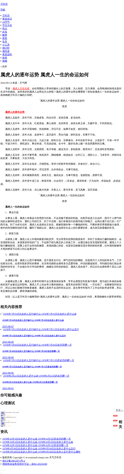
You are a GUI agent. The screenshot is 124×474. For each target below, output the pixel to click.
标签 (4, 57)
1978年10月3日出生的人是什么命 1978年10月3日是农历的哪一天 (36, 438)
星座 (4, 38)
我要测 (115, 415)
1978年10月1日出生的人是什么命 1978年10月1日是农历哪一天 (35, 445)
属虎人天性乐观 (20, 88)
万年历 (6, 15)
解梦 (4, 35)
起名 (4, 31)
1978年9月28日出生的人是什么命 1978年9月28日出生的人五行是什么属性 (41, 451)
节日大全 (7, 25)
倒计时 (6, 48)
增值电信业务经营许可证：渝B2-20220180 (24, 464)
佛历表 (6, 51)
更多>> (119, 410)
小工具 (6, 44)
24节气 (6, 22)
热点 (4, 28)
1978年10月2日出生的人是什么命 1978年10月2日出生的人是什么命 (37, 442)
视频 (4, 61)
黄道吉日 (7, 18)
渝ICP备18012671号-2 (13, 460)
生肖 (4, 41)
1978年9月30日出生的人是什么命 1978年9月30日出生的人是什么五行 (39, 448)
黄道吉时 (7, 54)
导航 (2, 9)
